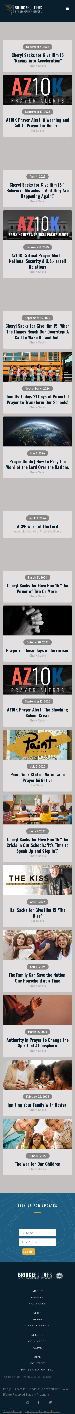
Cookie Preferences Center (42, 1411)
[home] (22, 8)
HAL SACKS (38, 1304)
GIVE (37, 1357)
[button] (67, 9)
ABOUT (37, 1291)
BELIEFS (37, 1335)
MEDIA (38, 1319)
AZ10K (37, 1348)
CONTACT (37, 1363)
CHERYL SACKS (37, 1326)
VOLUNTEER (37, 1341)
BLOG (37, 1313)
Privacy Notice (12, 1411)
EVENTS (37, 1297)
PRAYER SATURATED (37, 1370)
